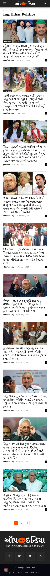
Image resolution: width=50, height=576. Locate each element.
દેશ (5, 142)
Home (5, 10)
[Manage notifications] (6, 570)
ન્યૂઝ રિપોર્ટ (7, 392)
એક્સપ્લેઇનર (7, 41)
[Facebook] (9, 556)
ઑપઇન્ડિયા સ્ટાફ (8, 60)
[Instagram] (19, 556)
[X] (30, 556)
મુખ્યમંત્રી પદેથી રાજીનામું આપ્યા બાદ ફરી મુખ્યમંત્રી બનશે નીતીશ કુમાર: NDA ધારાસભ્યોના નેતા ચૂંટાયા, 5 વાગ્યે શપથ (25, 353)
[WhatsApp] (41, 556)
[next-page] (33, 523)
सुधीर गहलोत (6, 164)
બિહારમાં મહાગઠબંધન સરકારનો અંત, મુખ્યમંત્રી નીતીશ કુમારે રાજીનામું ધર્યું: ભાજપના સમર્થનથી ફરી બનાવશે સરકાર (25, 401)
